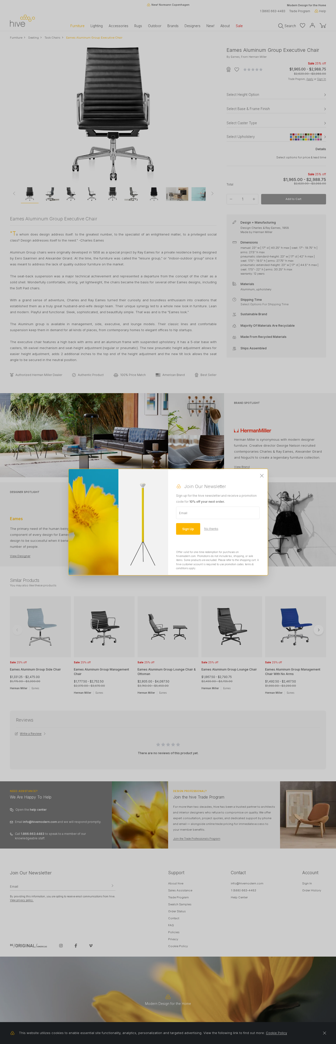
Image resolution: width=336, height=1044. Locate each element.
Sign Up (188, 529)
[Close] (262, 476)
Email (183, 513)
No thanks (211, 528)
